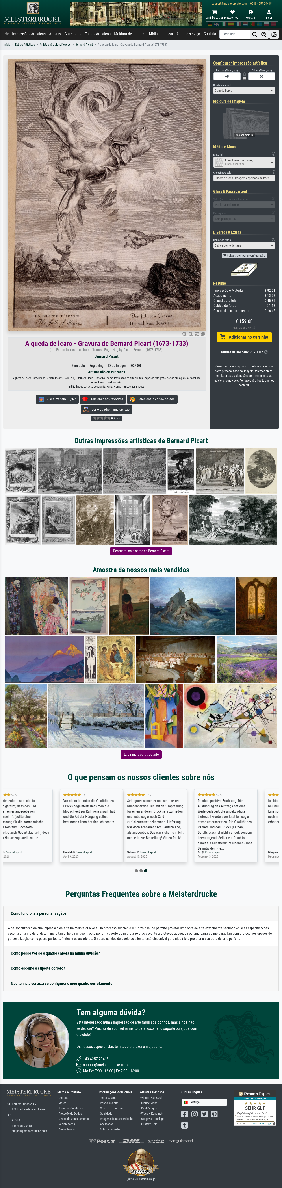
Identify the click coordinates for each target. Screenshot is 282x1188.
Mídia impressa (161, 34)
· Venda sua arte (109, 1103)
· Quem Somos (66, 1129)
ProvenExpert (31, 852)
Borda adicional (222, 85)
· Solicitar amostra (110, 1129)
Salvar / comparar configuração (245, 255)
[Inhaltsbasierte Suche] (264, 34)
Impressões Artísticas (29, 34)
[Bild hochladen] (274, 34)
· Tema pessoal (108, 1098)
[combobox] (244, 90)
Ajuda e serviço (188, 34)
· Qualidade (105, 1114)
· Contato (62, 1098)
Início (7, 44)
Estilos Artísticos (98, 34)
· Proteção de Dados (69, 1114)
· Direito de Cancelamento (73, 1119)
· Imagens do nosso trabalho (116, 1119)
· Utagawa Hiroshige (152, 1119)
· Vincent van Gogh (151, 1098)
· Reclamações (66, 1124)
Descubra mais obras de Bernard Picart (141, 551)
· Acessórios (106, 1124)
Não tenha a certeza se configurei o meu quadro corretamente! (62, 983)
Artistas (55, 34)
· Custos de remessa (111, 1108)
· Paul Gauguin (149, 1108)
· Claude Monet (149, 1103)
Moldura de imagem (129, 34)
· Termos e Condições (70, 1108)
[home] (6, 34)
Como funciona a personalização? (39, 913)
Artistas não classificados (55, 44)
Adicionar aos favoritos (105, 399)
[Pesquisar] (254, 34)
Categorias (73, 34)
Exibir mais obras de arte (141, 754)
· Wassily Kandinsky (152, 1114)
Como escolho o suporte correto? (38, 968)
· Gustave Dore (149, 1124)
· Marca (61, 1103)
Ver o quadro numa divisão (109, 409)
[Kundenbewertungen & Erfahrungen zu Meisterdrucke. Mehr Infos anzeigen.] (255, 1107)
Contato (210, 34)
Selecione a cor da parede (155, 399)
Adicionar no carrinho (246, 337)
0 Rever (115, 418)
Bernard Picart (84, 44)
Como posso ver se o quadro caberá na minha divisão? (55, 953)
